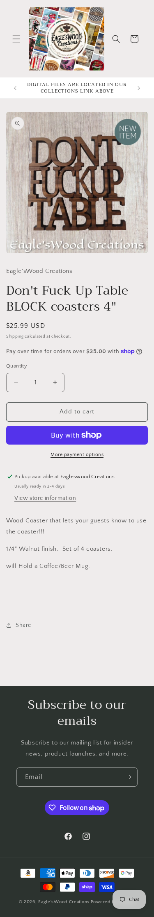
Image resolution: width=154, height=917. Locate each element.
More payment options (77, 454)
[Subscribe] (128, 777)
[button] (16, 39)
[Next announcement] (139, 88)
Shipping (15, 336)
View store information (45, 498)
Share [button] (23, 625)
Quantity (16, 366)
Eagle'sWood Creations (64, 901)
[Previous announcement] (15, 88)
